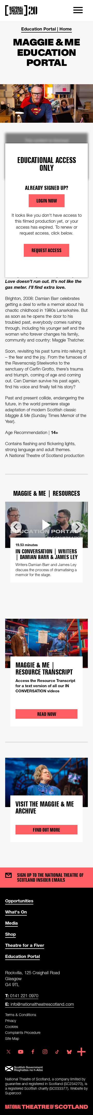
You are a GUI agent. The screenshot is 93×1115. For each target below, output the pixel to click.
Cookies (11, 1026)
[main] (46, 439)
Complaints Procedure (22, 1032)
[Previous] (16, 527)
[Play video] (46, 525)
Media (11, 923)
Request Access (46, 250)
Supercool (13, 1093)
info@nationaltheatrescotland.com (39, 1004)
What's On (16, 912)
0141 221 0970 (21, 995)
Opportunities (19, 900)
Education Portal (22, 956)
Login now (46, 201)
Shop (10, 934)
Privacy (10, 1020)
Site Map (12, 1038)
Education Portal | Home (46, 29)
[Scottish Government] (46, 1069)
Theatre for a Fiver (24, 945)
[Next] (77, 527)
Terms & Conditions (20, 1014)
